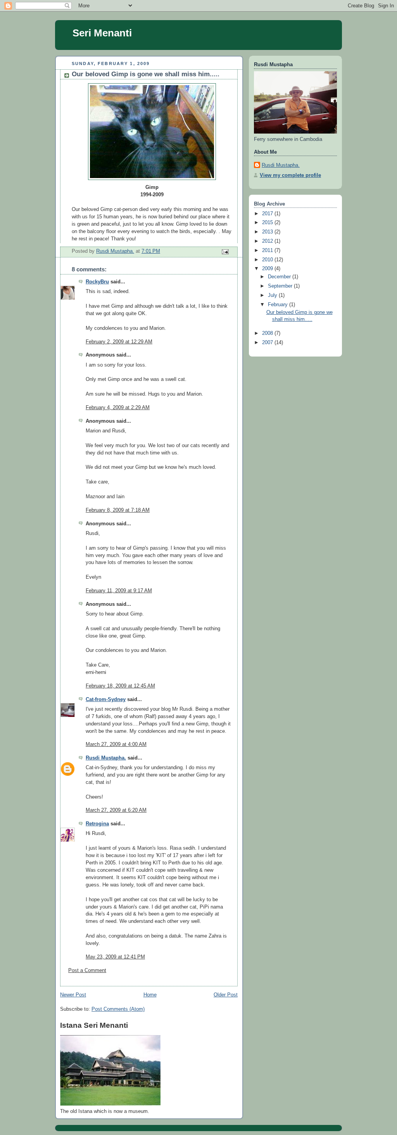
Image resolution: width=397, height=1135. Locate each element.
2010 (268, 259)
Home (150, 995)
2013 (268, 232)
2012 (268, 241)
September (281, 286)
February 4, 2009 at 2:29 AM (118, 407)
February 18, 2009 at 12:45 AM (120, 686)
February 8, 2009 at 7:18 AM (118, 510)
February (278, 304)
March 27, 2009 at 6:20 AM (116, 810)
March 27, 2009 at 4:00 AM (116, 744)
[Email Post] (225, 251)
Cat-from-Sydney (106, 699)
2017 (268, 213)
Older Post (226, 995)
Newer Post (73, 995)
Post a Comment (87, 970)
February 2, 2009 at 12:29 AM (119, 342)
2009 (268, 268)
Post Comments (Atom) (118, 1009)
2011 (268, 250)
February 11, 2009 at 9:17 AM (119, 590)
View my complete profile (290, 175)
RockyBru (97, 282)
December (280, 276)
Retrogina (97, 823)
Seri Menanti (102, 33)
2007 (268, 342)
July (273, 295)
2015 (268, 222)
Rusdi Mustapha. (106, 758)
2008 (268, 333)
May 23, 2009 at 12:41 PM (115, 957)
